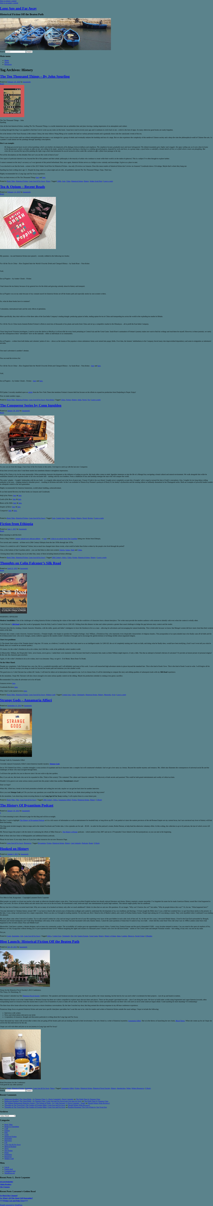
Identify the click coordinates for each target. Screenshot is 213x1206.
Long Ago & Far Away (37, 181)
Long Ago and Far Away (18, 8)
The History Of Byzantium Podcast (26, 805)
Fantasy (7, 1131)
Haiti (72, 550)
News (52, 1088)
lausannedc (27, 82)
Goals (9, 936)
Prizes (48, 181)
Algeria (62, 550)
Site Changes (5, 1187)
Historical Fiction (22, 181)
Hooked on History (14, 849)
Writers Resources (137, 1088)
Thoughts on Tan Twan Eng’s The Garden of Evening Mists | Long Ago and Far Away (34, 1105)
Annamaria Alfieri (64, 800)
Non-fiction (50, 400)
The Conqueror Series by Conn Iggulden (30, 405)
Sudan (67, 550)
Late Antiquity (76, 843)
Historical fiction (77, 181)
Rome (91, 843)
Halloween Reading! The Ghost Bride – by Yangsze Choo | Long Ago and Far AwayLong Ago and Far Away (43, 1101)
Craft (6, 1129)
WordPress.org (9, 1173)
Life (21, 936)
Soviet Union (139, 936)
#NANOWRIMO (6, 1182)
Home (6, 60)
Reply (99, 800)
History (86, 181)
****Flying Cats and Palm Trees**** (14, 1201)
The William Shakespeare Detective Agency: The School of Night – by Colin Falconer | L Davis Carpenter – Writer (44, 1103)
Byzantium (42, 843)
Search (2, 52)
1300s (59, 181)
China (68, 181)
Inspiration (15, 936)
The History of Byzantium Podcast (32, 820)
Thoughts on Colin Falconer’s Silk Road (30, 563)
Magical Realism (10, 1147)
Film (17, 800)
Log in (6, 1167)
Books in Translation (11, 1127)
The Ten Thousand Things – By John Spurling (35, 76)
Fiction (68, 400)
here (37, 177)
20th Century (56, 557)
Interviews (8, 1141)
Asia (63, 181)
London (124, 936)
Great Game (93, 936)
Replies (149, 936)
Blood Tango (180, 1021)
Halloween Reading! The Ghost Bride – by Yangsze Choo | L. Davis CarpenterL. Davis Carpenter (38, 1099)
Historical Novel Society (31, 996)
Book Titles (11, 181)
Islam (119, 936)
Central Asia (60, 518)
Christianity (81, 695)
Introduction (121, 1088)
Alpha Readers (5, 1184)
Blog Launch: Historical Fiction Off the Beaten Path (39, 941)
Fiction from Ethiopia (16, 524)
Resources (8, 64)
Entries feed (8, 1169)
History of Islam (110, 936)
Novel (84, 400)
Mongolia (107, 695)
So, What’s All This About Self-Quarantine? (16, 1198)
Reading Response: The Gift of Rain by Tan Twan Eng (87, 1107)
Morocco (131, 936)
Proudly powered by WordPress (11, 1205)
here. (41, 381)
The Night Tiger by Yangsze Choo (88, 1099)
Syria (113, 695)
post (45, 539)
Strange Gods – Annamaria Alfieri (26, 700)
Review (90, 518)
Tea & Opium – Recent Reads (22, 187)
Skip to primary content (8, 1)
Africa (64, 557)
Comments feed (9, 1171)
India (79, 400)
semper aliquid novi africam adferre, (28, 539)
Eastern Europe (83, 936)
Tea (88, 400)
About (6, 62)
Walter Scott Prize (96, 181)
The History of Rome (69, 832)
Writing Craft (50, 695)
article (30, 392)
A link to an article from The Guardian (63, 539)
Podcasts (85, 843)
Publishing (8, 1155)
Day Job (74, 936)
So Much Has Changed (8, 1196)
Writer (128, 1088)
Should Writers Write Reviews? (99, 1103)
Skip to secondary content (9, 3)
